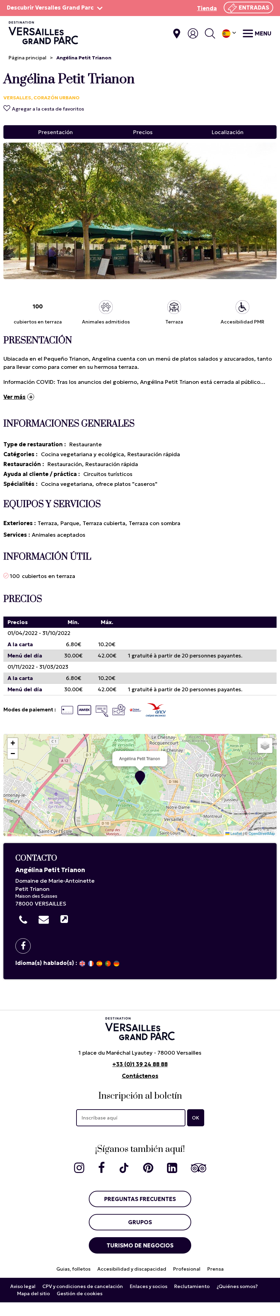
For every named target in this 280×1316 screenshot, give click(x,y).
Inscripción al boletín (140, 1096)
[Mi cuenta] (193, 33)
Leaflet (235, 833)
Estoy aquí (177, 34)
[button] (140, 778)
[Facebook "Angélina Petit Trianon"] (25, 946)
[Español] (229, 33)
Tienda (207, 8)
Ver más (14, 396)
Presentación (55, 132)
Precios (143, 132)
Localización (227, 132)
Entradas (254, 7)
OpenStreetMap (262, 833)
